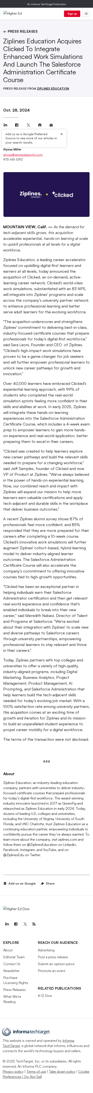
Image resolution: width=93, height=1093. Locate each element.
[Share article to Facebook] (17, 125)
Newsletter (11, 971)
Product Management (47, 683)
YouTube (49, 850)
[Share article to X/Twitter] (28, 125)
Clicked (33, 277)
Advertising (46, 950)
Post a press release (53, 957)
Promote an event (51, 971)
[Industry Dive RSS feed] (33, 924)
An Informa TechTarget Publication (46, 4)
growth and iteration (21, 718)
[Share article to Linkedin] (5, 125)
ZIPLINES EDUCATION (53, 88)
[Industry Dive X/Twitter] (24, 924)
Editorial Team (14, 957)
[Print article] (40, 125)
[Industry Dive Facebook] (15, 924)
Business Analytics (38, 677)
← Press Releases (20, 31)
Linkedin (69, 844)
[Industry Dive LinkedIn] (6, 924)
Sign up (72, 13)
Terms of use (36, 1071)
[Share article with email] (51, 125)
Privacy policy (13, 1071)
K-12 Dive (45, 995)
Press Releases (14, 989)
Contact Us (11, 964)
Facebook (10, 850)
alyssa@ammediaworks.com (23, 154)
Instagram (27, 850)
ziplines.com (67, 839)
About (8, 950)
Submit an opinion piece (56, 964)
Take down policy (62, 1071)
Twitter (34, 855)
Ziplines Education (19, 259)
